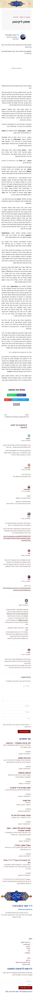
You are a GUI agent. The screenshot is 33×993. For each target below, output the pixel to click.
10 (15, 879)
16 (5, 879)
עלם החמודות (25, 214)
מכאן (3, 380)
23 (21, 881)
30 (8, 881)
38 (23, 883)
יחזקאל (28, 438)
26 (15, 881)
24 (19, 881)
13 (10, 879)
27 (14, 881)
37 (24, 883)
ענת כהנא (27, 468)
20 (26, 881)
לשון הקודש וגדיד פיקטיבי (20, 787)
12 (12, 879)
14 (8, 879)
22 (23, 881)
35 (28, 883)
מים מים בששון (24, 758)
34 (30, 883)
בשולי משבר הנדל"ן (23, 845)
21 (24, 881)
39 (21, 883)
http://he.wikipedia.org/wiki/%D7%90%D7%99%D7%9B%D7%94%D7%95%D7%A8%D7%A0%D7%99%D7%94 (17, 538)
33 (3, 881)
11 (14, 879)
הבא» (18, 883)
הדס (29, 579)
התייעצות (27, 800)
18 (30, 881)
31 (7, 881)
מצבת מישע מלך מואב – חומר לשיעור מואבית (19, 829)
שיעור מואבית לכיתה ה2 (21, 815)
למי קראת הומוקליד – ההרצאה (18, 743)
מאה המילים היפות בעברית (11, 45)
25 (17, 881)
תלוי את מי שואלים (26, 182)
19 (28, 881)
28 (12, 881)
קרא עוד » (28, 751)
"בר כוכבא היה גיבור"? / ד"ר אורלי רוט (17, 861)
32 (5, 881)
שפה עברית (28, 305)
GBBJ (7, 271)
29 (10, 881)
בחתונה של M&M (23, 620)
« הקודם (28, 879)
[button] (30, 4)
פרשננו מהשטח (24, 773)
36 (26, 883)
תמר (26, 603)
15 (7, 879)
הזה (30, 88)
